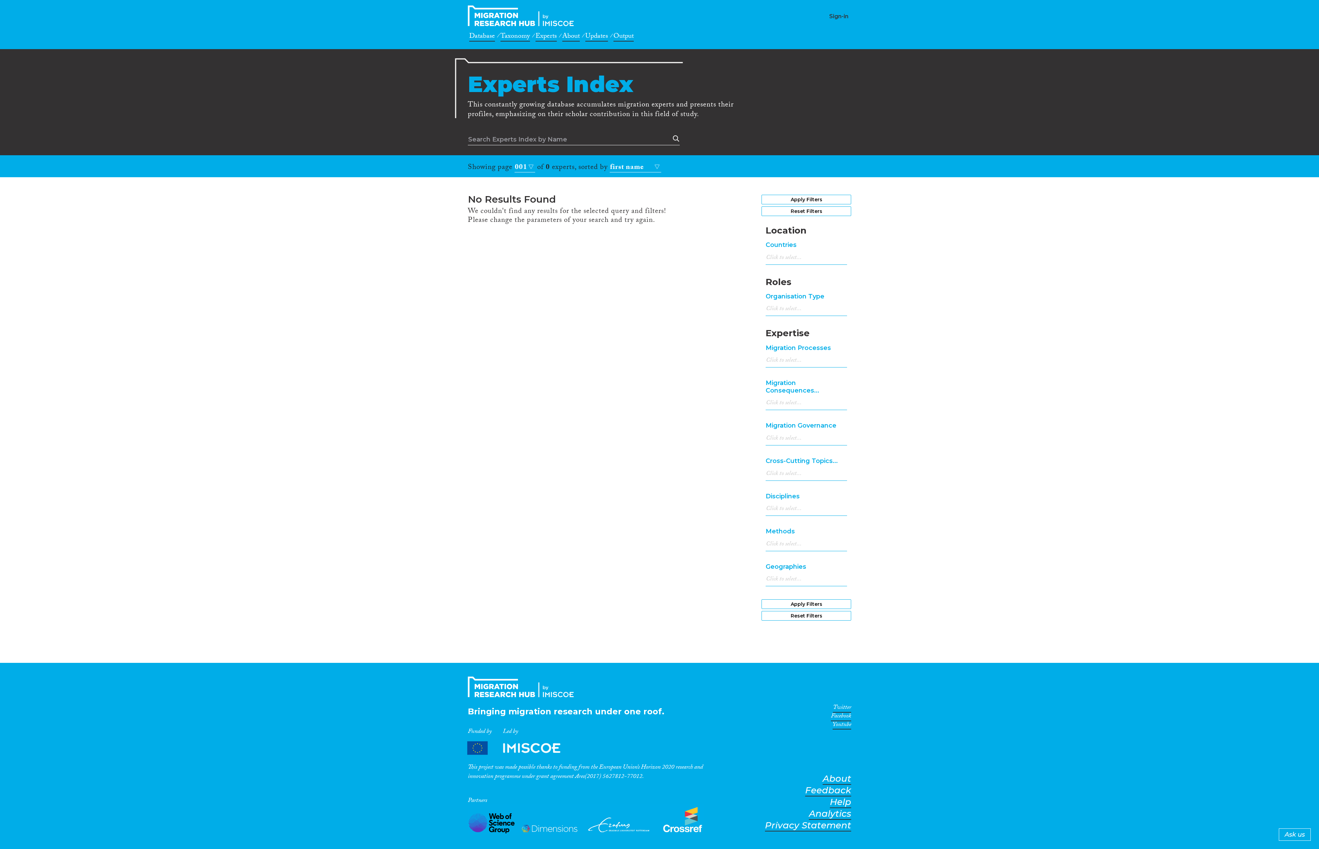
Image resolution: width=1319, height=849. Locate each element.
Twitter (842, 708)
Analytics (830, 813)
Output (623, 37)
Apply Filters (806, 199)
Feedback (828, 790)
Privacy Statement (808, 825)
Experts (546, 37)
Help (840, 802)
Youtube (842, 726)
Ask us (1295, 834)
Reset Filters (806, 211)
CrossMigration (523, 15)
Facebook (841, 717)
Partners (519, 747)
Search (674, 138)
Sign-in (838, 16)
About (571, 37)
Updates (596, 37)
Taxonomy (515, 37)
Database (482, 37)
